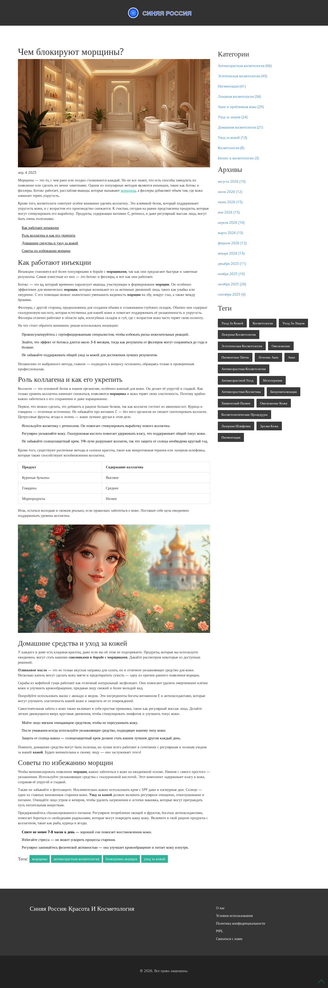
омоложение (281, 346)
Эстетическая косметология (242, 75)
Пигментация (232, 86)
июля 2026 (230, 191)
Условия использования (234, 915)
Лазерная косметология (239, 96)
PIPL (219, 930)
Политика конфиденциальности (240, 923)
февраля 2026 (232, 242)
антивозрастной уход (237, 380)
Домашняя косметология (240, 127)
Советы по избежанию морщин (46, 250)
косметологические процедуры (244, 414)
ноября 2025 (231, 273)
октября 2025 (232, 284)
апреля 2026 (231, 222)
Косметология (231, 147)
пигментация (230, 437)
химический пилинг (236, 403)
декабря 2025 (232, 263)
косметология (263, 323)
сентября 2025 (231, 294)
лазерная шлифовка (236, 426)
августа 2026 (231, 181)
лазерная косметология (238, 334)
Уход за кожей (232, 137)
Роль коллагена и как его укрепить (48, 235)
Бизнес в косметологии (238, 158)
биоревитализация (283, 391)
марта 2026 (230, 232)
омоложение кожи (273, 403)
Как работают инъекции (40, 227)
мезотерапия (272, 380)
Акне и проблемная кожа (241, 106)
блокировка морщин (121, 858)
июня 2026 (230, 201)
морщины (128, 190)
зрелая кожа (269, 426)
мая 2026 (229, 212)
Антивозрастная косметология (245, 65)
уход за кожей (154, 858)
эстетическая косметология (241, 346)
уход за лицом (293, 323)
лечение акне (268, 357)
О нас (220, 907)
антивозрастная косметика (241, 391)
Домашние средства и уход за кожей (50, 242)
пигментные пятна (235, 357)
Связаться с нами (229, 938)
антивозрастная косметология (76, 858)
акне (291, 357)
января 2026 (231, 253)
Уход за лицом (233, 116)
